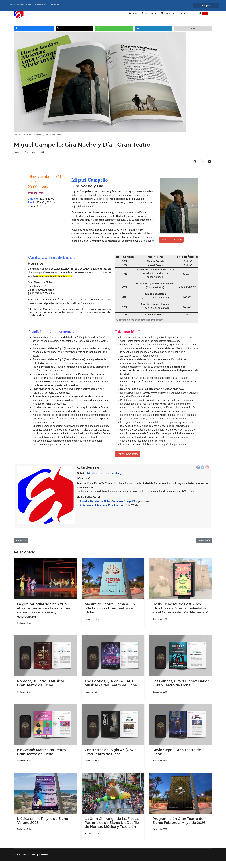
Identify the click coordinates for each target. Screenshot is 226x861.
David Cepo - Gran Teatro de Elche (176, 752)
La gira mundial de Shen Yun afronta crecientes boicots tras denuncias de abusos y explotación (43, 610)
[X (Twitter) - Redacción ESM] (202, 467)
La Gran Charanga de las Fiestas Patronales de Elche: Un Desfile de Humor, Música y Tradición (112, 823)
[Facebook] (194, 161)
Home (134, 13)
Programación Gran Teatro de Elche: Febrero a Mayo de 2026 (178, 821)
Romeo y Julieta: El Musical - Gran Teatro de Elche (41, 683)
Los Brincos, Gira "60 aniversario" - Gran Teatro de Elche (180, 683)
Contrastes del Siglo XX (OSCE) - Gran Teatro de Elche (112, 752)
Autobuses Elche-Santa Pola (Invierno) (102, 505)
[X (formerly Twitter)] (202, 161)
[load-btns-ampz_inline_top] (193, 28)
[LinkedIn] (209, 161)
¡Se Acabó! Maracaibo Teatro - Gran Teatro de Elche (42, 752)
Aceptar (206, 5)
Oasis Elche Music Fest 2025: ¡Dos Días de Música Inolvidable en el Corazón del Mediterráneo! (180, 608)
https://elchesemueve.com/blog (104, 473)
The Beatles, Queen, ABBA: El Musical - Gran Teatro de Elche (111, 683)
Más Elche (186, 13)
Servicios (149, 13)
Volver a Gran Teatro (171, 239)
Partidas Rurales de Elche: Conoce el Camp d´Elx (108, 501)
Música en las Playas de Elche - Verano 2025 (43, 821)
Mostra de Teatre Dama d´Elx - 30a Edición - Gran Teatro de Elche (111, 608)
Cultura (167, 13)
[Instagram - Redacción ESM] (207, 467)
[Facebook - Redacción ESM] (198, 467)
